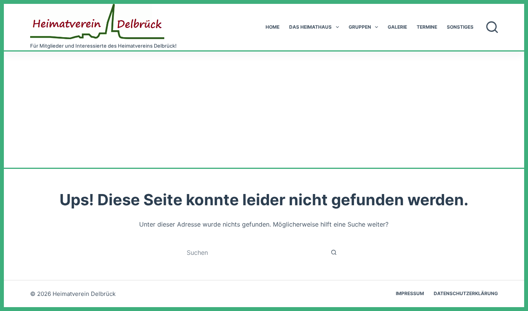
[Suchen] (492, 27)
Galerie (397, 27)
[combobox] (256, 252)
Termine (427, 27)
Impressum (410, 293)
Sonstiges (460, 27)
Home (272, 27)
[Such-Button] (333, 252)
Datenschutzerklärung (466, 293)
